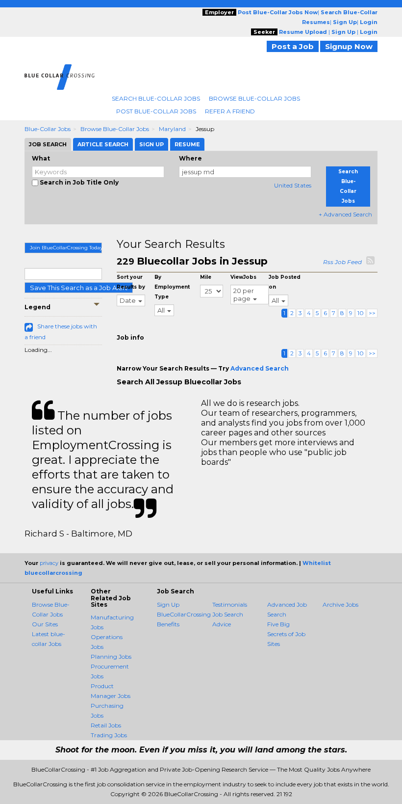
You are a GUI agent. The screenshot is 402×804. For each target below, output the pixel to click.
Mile (205, 277)
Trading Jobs (109, 735)
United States (292, 185)
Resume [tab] (187, 144)
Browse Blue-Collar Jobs (254, 98)
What (41, 158)
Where (190, 158)
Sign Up (168, 604)
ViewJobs (243, 277)
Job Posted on (285, 282)
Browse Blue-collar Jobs (114, 129)
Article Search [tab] (102, 144)
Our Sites (45, 624)
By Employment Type (172, 287)
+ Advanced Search (345, 214)
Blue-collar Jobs (48, 129)
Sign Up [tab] (151, 144)
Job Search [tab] (48, 144)
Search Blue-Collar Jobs (156, 98)
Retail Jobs (106, 725)
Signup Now (349, 46)
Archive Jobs (340, 604)
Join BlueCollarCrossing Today (66, 247)
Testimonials (229, 604)
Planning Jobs (111, 656)
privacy (49, 563)
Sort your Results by (131, 282)
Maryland (172, 129)
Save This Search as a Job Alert (78, 288)
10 (360, 313)
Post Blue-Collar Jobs (156, 111)
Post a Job (293, 46)
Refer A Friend (230, 111)
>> (372, 313)
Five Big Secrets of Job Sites (286, 633)
